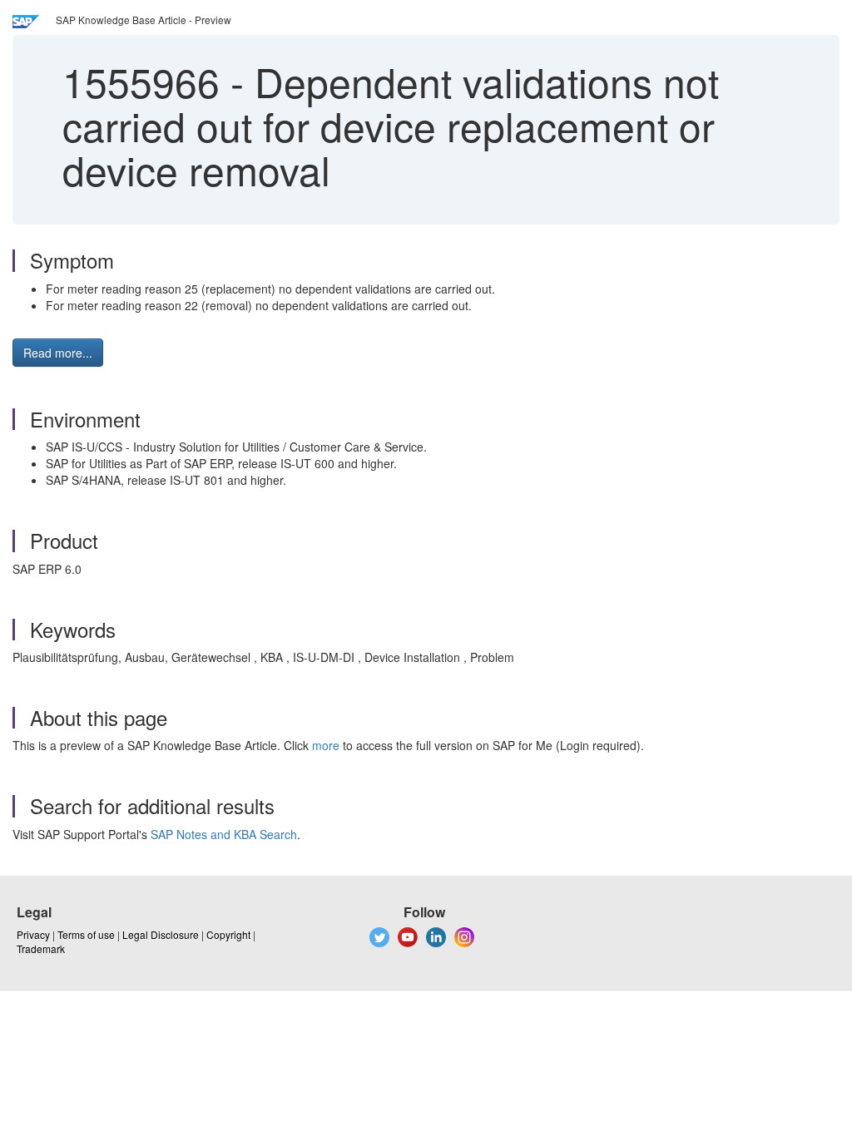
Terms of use (86, 934)
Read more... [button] (57, 352)
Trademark (41, 948)
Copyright (228, 934)
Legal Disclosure (160, 934)
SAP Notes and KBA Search (224, 834)
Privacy (33, 934)
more (325, 745)
